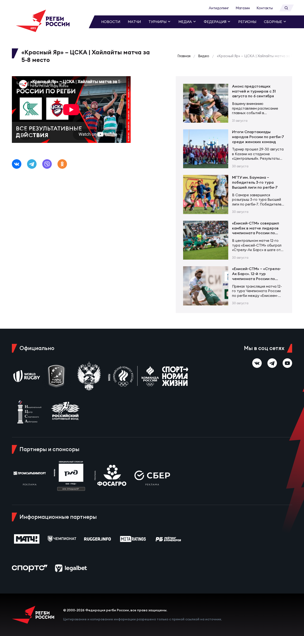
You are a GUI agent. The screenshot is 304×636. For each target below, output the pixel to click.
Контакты (264, 8)
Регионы (247, 21)
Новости (110, 21)
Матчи (134, 21)
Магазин (243, 8)
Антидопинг (219, 8)
